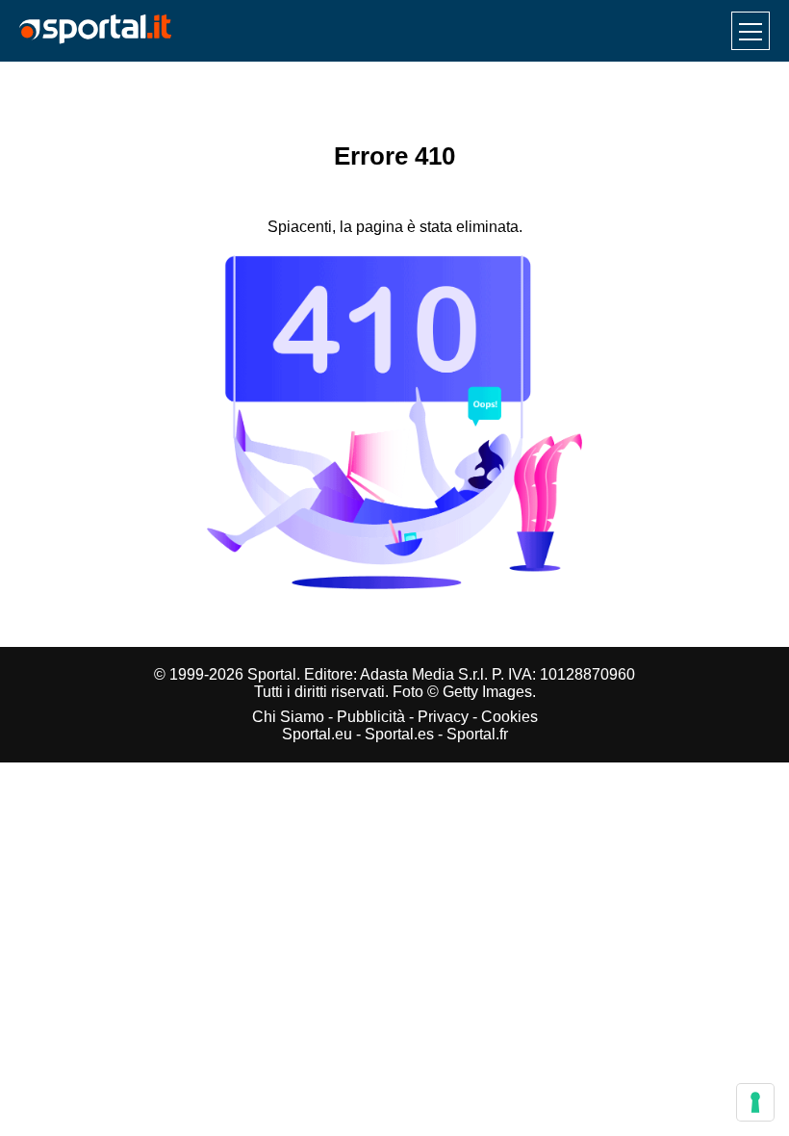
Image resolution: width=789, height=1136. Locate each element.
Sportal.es (399, 734)
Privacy (443, 717)
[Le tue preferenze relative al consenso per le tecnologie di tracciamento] (755, 1102)
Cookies (509, 717)
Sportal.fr (477, 734)
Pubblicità (371, 717)
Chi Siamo (288, 717)
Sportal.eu (317, 734)
